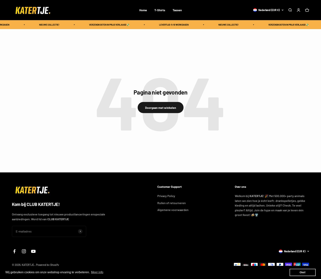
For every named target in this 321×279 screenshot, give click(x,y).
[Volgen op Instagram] (23, 251)
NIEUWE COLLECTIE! (47, 24)
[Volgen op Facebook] (14, 251)
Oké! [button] (303, 272)
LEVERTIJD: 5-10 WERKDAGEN (172, 24)
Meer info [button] (97, 272)
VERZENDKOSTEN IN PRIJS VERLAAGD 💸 (107, 24)
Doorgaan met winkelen (160, 107)
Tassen (177, 10)
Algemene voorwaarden (173, 210)
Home (143, 10)
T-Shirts (159, 10)
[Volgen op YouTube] (33, 251)
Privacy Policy (166, 196)
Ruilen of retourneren (171, 203)
